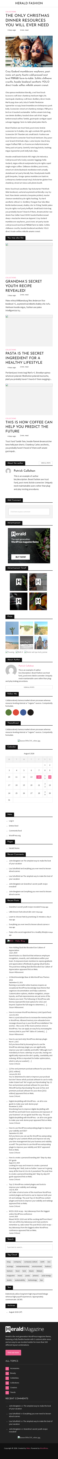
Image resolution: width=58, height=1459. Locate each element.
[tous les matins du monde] (26, 642)
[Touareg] (9, 652)
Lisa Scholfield (14, 868)
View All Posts (45, 463)
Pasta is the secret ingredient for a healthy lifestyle (24, 358)
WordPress (44, 1448)
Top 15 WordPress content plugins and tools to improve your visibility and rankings (27, 1185)
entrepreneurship (22, 1266)
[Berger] (41, 628)
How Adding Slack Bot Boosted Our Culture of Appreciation (27, 949)
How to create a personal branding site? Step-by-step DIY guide (30, 1159)
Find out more (13, 1352)
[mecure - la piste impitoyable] (26, 628)
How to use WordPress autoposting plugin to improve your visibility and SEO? (30, 1129)
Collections (10, 12)
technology (32, 1280)
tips (41, 1280)
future (31, 1271)
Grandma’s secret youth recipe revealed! (23, 286)
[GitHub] (30, 712)
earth (42, 1262)
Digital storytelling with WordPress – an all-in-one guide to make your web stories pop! (28, 1102)
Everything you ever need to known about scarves (28, 924)
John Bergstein (15, 861)
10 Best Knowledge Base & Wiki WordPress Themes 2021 (29, 978)
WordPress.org (15, 835)
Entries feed (13, 826)
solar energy (46, 1275)
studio (9, 1280)
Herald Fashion (29, 3)
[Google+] (16, 712)
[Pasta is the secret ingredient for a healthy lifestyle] (29, 330)
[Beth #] (19, 652)
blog (8, 1262)
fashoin (10, 1271)
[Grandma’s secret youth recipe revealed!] (29, 258)
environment (37, 1266)
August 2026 (14, 1312)
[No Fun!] (41, 642)
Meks (28, 1448)
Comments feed (15, 831)
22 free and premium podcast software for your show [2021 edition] (30, 1070)
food (17, 1271)
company (17, 1262)
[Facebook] (23, 712)
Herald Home (14, 848)
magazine (10, 1275)
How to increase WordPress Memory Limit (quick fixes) (30, 1012)
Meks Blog (20, 941)
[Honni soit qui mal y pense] (35, 652)
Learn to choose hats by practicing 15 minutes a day (29, 917)
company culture (30, 1262)
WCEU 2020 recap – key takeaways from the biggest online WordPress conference (29, 1212)
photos (35, 1275)
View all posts (29, 687)
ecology (10, 1266)
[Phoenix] (12, 628)
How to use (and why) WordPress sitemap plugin (28, 1039)
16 (50, 777)
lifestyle (39, 1271)
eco (49, 1262)
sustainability (20, 1280)
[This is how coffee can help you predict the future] (29, 399)
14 (39, 777)
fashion (48, 1266)
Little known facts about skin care (22, 912)
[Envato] (8, 712)
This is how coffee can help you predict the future (29, 427)
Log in (11, 821)
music (20, 1275)
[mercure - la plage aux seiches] (12, 642)
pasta (27, 1275)
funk (24, 1271)
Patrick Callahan (26, 666)
